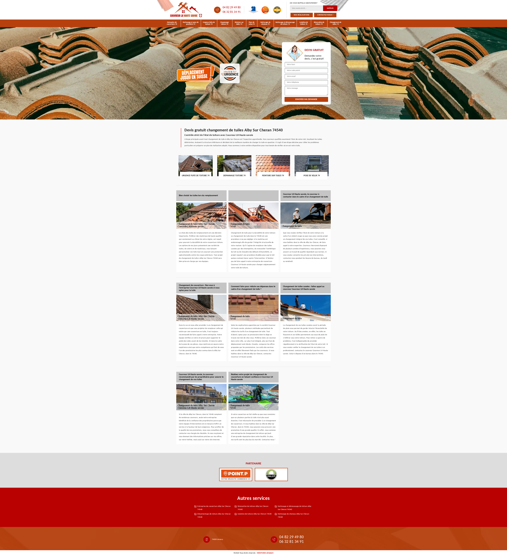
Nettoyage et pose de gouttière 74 (190, 23)
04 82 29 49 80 (232, 7)
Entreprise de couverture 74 (172, 23)
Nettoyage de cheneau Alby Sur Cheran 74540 (293, 515)
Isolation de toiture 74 (303, 23)
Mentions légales (265, 553)
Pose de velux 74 (252, 23)
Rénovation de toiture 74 (319, 23)
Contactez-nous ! (325, 15)
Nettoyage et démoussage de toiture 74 (285, 23)
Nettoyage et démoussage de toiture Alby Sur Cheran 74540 (294, 508)
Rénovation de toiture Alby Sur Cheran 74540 (253, 508)
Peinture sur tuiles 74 (239, 23)
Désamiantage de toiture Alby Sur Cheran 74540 (214, 515)
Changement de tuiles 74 (335, 23)
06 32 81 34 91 (232, 12)
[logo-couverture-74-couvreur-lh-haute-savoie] (186, 10)
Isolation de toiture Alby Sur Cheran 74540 (255, 514)
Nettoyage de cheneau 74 (265, 23)
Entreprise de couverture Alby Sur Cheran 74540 (214, 508)
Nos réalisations (301, 15)
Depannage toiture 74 (224, 23)
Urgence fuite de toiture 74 (209, 23)
